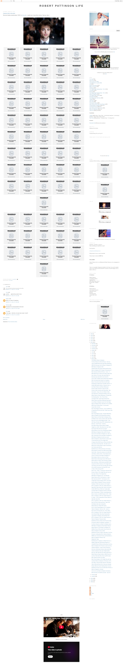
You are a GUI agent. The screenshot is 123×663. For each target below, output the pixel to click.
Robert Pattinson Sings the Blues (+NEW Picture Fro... (102, 554)
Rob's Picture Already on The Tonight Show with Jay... (102, 559)
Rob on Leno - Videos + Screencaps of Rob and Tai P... (102, 470)
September (94, 348)
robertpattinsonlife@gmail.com (94, 250)
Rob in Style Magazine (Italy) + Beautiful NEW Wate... (102, 413)
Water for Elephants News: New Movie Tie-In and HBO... (102, 403)
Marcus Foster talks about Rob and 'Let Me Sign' (101, 381)
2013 (92, 338)
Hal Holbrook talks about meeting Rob (99, 504)
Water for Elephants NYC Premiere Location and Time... (102, 545)
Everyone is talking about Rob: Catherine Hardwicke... (102, 534)
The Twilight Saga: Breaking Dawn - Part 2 (97, 89)
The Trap (91, 79)
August (93, 350)
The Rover (91, 87)
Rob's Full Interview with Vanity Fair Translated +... (101, 380)
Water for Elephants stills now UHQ (98, 530)
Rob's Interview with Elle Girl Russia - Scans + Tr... (101, 371)
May (93, 355)
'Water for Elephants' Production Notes (99, 519)
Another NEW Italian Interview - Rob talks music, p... (101, 385)
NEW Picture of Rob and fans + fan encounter (100, 405)
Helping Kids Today (95, 539)
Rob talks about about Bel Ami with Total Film (100, 376)
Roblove (7, 298)
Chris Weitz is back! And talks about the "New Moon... (102, 562)
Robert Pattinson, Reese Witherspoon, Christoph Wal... (102, 395)
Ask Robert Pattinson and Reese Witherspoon (100, 386)
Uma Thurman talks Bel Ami (97, 447)
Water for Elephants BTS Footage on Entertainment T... (102, 370)
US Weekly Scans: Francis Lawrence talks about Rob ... (102, 418)
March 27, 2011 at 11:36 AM (12, 314)
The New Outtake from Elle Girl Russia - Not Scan (101, 361)
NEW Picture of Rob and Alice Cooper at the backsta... (102, 445)
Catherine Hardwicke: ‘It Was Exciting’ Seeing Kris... (101, 547)
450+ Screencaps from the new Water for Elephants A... (102, 435)
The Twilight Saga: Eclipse (94, 95)
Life (90, 84)
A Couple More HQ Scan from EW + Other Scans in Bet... (102, 410)
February (93, 574)
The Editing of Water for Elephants (98, 360)
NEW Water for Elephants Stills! (97, 366)
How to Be (91, 101)
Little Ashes (91, 100)
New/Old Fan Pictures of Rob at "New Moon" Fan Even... (102, 532)
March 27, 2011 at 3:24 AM (12, 295)
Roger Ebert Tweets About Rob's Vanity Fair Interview (101, 487)
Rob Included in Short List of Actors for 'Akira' (100, 457)
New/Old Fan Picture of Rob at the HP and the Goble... (102, 520)
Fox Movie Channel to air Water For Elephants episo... (102, 524)
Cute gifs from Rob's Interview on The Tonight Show (101, 463)
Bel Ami (90, 91)
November (94, 345)
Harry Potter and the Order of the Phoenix (97, 104)
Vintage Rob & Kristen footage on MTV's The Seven (101, 480)
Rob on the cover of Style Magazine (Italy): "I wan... (101, 420)
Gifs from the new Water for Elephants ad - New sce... (102, 433)
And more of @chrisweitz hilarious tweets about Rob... (102, 549)
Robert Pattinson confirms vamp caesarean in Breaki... (102, 460)
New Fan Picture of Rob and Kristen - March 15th (101, 502)
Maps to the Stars (92, 86)
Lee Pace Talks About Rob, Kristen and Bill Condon (101, 555)
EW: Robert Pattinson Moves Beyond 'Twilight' (100, 425)
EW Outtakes (94, 412)
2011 (92, 342)
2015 (92, 335)
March (93, 358)
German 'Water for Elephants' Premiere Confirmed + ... (102, 482)
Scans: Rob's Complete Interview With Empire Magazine (102, 378)
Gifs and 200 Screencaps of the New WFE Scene (101, 467)
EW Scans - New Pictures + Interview (99, 423)
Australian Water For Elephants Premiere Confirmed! (101, 490)
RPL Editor (92, 593)
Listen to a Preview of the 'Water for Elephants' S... (101, 455)
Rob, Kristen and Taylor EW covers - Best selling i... (101, 510)
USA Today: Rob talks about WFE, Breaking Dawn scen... (102, 422)
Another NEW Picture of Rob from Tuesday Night (101, 488)
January (93, 576)
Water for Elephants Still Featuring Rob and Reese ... (101, 415)
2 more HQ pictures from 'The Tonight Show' (100, 440)
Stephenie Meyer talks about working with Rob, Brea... (102, 368)
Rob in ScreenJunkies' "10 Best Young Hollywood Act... (102, 492)
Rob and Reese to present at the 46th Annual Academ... (102, 450)
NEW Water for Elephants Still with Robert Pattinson (101, 525)
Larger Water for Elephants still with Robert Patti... (101, 515)
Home (44, 319)
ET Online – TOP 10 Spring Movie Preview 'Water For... (102, 497)
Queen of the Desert (93, 85)
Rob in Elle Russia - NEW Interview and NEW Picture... (102, 462)
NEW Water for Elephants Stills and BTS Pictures (101, 432)
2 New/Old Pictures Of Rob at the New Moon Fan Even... (102, 544)
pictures (11, 280)
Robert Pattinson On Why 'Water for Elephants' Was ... (102, 417)
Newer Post (5, 319)
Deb (90, 588)
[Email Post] (17, 279)
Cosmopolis (91, 90)
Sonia (91, 594)
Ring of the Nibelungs (93, 109)
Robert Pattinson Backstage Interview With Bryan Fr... (102, 458)
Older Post (83, 319)
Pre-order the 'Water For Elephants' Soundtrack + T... (101, 522)
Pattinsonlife (24, 15)
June (93, 353)
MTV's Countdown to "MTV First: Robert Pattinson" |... (102, 485)
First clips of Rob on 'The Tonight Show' (99, 473)
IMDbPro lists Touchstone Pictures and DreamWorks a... (102, 535)
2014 (92, 337)
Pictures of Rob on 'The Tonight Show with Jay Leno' (101, 472)
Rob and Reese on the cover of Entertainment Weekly (102, 430)
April (93, 357)
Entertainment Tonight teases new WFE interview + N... (102, 383)
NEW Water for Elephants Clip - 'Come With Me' (100, 475)
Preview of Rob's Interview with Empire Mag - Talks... (101, 390)
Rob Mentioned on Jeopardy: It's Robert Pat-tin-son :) (101, 540)
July (93, 352)
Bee (90, 587)
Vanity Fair (91, 110)
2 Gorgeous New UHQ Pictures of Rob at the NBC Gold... (102, 442)
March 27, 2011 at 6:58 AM (12, 302)
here (114, 51)
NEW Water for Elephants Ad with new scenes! (100, 437)
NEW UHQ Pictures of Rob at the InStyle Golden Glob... (102, 373)
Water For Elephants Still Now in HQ (98, 537)
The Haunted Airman (93, 106)
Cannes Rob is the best (9, 13)
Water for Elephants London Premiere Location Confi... (102, 438)
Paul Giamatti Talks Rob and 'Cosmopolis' (99, 428)
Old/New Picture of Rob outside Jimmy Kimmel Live (101, 529)
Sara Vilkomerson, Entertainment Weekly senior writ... (102, 393)
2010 (92, 578)
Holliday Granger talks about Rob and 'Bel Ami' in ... (101, 542)
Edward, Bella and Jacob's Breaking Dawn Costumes (101, 565)
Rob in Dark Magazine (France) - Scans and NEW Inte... (102, 408)
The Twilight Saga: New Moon (95, 97)
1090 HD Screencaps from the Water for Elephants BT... (102, 365)
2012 (92, 340)
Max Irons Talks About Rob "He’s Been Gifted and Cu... (102, 552)
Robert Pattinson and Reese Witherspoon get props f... (102, 400)
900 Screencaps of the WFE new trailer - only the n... (101, 572)
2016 (92, 333)
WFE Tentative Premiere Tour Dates (98, 557)
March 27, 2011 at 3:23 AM (12, 289)
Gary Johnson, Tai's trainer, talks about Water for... (101, 375)
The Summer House (93, 102)
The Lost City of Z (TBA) (94, 81)
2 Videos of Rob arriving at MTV (97, 468)
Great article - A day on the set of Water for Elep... (101, 391)
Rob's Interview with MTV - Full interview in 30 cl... (101, 478)
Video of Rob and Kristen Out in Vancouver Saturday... (102, 564)
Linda (91, 591)
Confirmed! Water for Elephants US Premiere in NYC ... (102, 560)
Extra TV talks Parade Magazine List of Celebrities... (101, 507)
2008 (92, 581)
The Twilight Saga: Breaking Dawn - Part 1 (97, 92)
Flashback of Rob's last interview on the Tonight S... (101, 483)
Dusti (7, 311)
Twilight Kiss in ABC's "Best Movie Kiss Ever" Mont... (102, 427)
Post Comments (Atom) (12, 321)
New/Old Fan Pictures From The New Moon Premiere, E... (102, 567)
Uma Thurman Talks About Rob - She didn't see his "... (102, 443)
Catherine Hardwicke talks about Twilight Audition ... (101, 550)
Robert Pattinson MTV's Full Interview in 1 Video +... (101, 477)
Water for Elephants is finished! (97, 569)
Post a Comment (6, 317)
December (94, 343)
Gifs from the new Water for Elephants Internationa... (101, 570)
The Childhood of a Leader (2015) (95, 82)
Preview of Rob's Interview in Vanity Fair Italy (100, 388)
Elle (90, 590)
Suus (7, 286)
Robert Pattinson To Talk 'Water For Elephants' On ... (101, 527)
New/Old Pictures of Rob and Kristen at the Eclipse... (101, 448)
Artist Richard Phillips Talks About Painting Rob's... (101, 514)
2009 (92, 580)
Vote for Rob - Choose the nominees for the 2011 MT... (102, 452)
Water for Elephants (93, 94)
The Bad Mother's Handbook (94, 105)
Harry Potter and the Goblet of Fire (95, 107)
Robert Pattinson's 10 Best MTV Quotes (99, 505)
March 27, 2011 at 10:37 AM (13, 308)
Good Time (91, 80)
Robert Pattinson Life (61, 5)
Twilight (90, 99)
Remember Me (92, 96)
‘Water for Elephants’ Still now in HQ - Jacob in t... (101, 509)
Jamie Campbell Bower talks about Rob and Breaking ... (102, 363)
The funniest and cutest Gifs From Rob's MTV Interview (102, 465)
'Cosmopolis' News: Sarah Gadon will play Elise (100, 398)
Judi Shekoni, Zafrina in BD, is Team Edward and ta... (102, 453)
